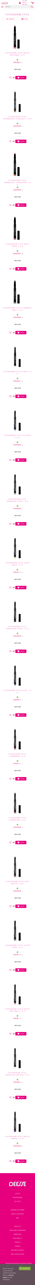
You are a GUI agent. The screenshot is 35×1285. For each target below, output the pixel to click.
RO (23, 4)
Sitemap (17, 1246)
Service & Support (17, 1214)
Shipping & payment (17, 1210)
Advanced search (17, 1250)
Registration (17, 1197)
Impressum (17, 1234)
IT (25, 2)
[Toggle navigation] (2, 6)
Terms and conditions (17, 1230)
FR (23, 2)
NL (26, 4)
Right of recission (17, 1254)
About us (17, 1226)
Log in (17, 1193)
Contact (17, 1242)
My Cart (18, 1201)
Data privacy (17, 1238)
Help (17, 1218)
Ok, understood (25, 1268)
